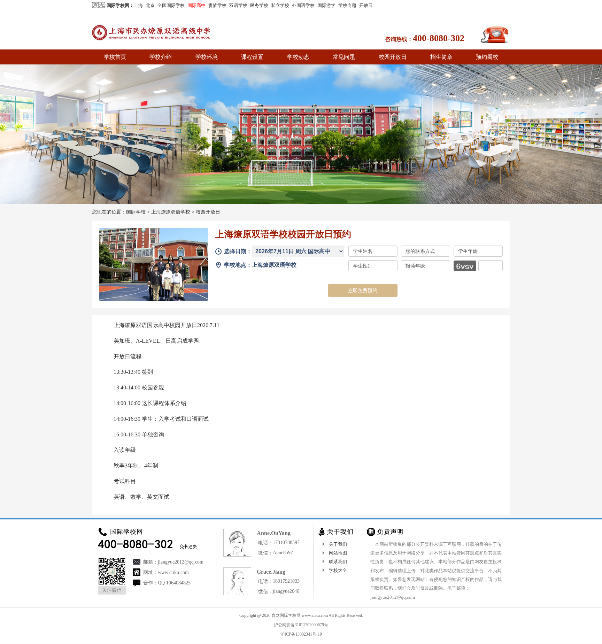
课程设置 (252, 57)
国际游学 (326, 5)
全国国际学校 (171, 5)
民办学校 (259, 5)
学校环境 (206, 57)
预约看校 (487, 57)
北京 (150, 5)
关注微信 (112, 590)
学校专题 (347, 5)
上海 (138, 5)
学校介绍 (160, 57)
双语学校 (238, 5)
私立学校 (280, 5)
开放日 (366, 5)
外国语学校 (303, 5)
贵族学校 (217, 5)
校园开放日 (393, 57)
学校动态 (298, 57)
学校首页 (115, 57)
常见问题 (344, 57)
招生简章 (441, 57)
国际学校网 (118, 5)
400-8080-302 (438, 38)
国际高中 (196, 5)
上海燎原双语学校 (170, 212)
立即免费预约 (362, 290)
